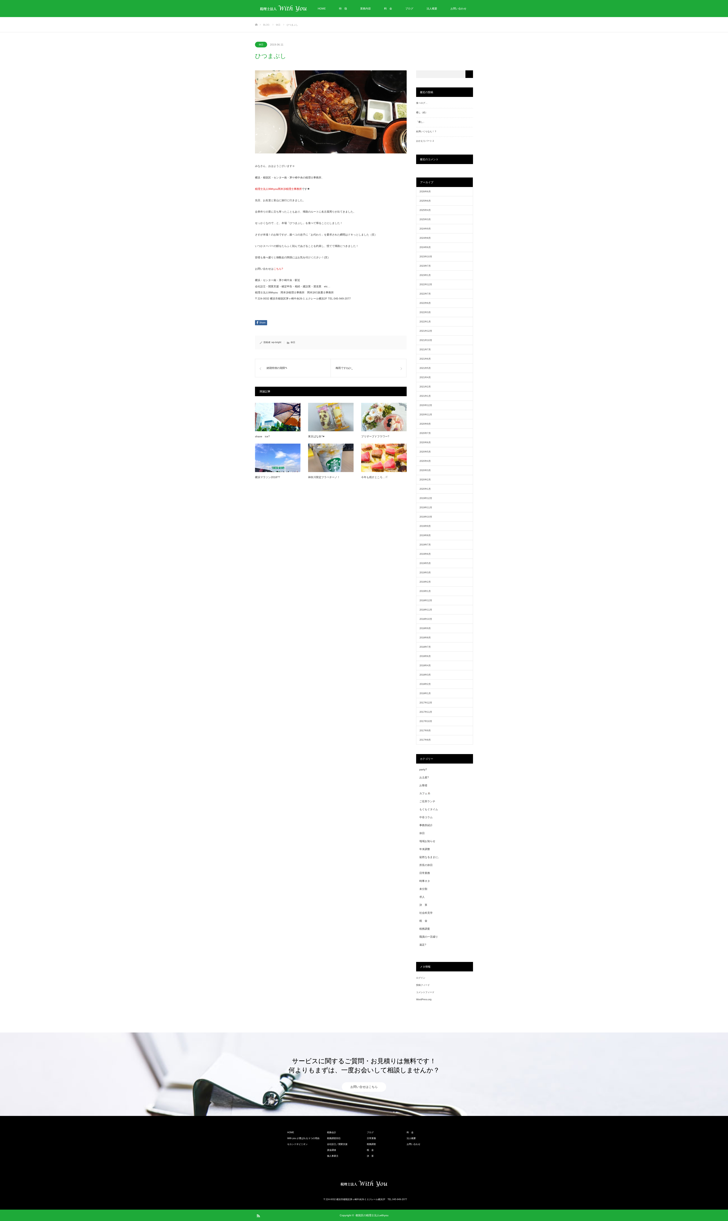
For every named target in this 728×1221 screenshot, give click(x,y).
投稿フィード (423, 985)
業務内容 (365, 8)
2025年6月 (425, 201)
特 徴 (343, 8)
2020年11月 (426, 414)
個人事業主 (332, 1156)
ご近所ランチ (427, 801)
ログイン (420, 978)
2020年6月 (425, 442)
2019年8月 (425, 535)
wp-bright (276, 342)
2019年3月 (425, 572)
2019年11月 (426, 507)
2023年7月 (425, 266)
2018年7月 (425, 647)
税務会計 (331, 1132)
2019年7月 (425, 544)
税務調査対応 (334, 1138)
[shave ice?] (277, 417)
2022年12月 (426, 284)
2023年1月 (425, 275)
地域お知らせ (427, 841)
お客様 (423, 785)
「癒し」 (420, 122)
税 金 (423, 920)
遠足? (422, 944)
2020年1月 (425, 489)
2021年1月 (425, 396)
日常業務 (424, 872)
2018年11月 (426, 609)
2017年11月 (426, 712)
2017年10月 (426, 721)
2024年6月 (425, 247)
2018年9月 (425, 628)
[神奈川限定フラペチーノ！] (331, 458)
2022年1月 (425, 321)
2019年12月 (426, 498)
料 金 (388, 8)
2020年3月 (425, 470)
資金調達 (331, 1150)
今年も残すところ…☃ (374, 477)
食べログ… (422, 103)
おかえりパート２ (425, 141)
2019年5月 (425, 563)
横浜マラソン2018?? (267, 477)
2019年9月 (425, 526)
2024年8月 (425, 238)
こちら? (278, 268)
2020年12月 (426, 405)
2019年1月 (425, 591)
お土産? (424, 777)
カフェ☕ (425, 793)
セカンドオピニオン (297, 1144)
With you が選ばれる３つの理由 (303, 1138)
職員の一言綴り (428, 936)
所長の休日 (426, 865)
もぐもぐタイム (428, 809)
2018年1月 (425, 693)
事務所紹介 (426, 825)
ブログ (409, 8)
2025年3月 (425, 219)
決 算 (423, 904)
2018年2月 (425, 684)
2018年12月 (426, 600)
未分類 (423, 888)
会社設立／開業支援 (337, 1144)
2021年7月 (425, 349)
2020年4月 (425, 461)
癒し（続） (422, 112)
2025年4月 (425, 210)
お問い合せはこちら (364, 1087)
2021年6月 (425, 359)
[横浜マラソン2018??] (277, 458)
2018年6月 (425, 656)
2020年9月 (425, 424)
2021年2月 (425, 386)
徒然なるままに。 (430, 857)
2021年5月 (425, 368)
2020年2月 (425, 479)
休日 (261, 44)
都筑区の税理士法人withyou (371, 1215)
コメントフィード (425, 992)
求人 (422, 896)
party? (423, 769)
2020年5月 (425, 451)
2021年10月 (426, 340)
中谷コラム (426, 817)
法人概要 (432, 8)
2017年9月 (425, 730)
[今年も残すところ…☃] (384, 458)
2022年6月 (425, 303)
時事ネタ (424, 880)
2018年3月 (425, 674)
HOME (322, 8)
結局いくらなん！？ (426, 131)
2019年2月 (425, 582)
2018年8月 (425, 637)
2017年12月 (426, 702)
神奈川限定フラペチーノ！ (324, 477)
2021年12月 (426, 331)
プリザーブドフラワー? (375, 436)
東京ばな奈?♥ (316, 436)
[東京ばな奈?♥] (331, 417)
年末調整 (424, 849)
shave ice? (262, 436)
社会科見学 (426, 912)
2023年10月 (426, 256)
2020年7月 (425, 433)
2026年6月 (425, 191)
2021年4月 (425, 377)
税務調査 (424, 928)
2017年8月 (425, 740)
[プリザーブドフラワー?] (384, 417)
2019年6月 (425, 554)
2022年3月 (425, 312)
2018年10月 (426, 619)
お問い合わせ (458, 8)
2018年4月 (425, 665)
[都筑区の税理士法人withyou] (364, 1183)
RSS (258, 1215)
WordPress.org (423, 999)
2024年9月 (425, 228)
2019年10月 (426, 516)
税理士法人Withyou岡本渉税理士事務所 (278, 188)
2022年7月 (425, 293)
